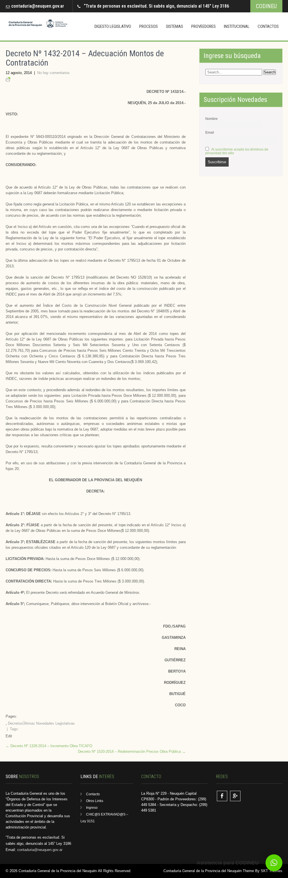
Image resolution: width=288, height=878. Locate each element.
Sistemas (174, 26)
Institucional (236, 26)
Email (209, 132)
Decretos (15, 723)
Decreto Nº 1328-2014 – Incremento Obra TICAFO (49, 746)
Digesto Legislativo (112, 26)
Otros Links (94, 801)
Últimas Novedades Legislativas (48, 723)
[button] (274, 862)
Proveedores (203, 26)
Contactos (268, 26)
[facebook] (222, 796)
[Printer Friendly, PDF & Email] (8, 80)
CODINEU (266, 6)
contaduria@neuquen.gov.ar (37, 6)
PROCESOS (148, 26)
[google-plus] (235, 796)
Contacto (93, 794)
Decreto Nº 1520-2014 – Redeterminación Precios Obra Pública (132, 751)
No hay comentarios (53, 73)
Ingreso (92, 808)
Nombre (211, 118)
